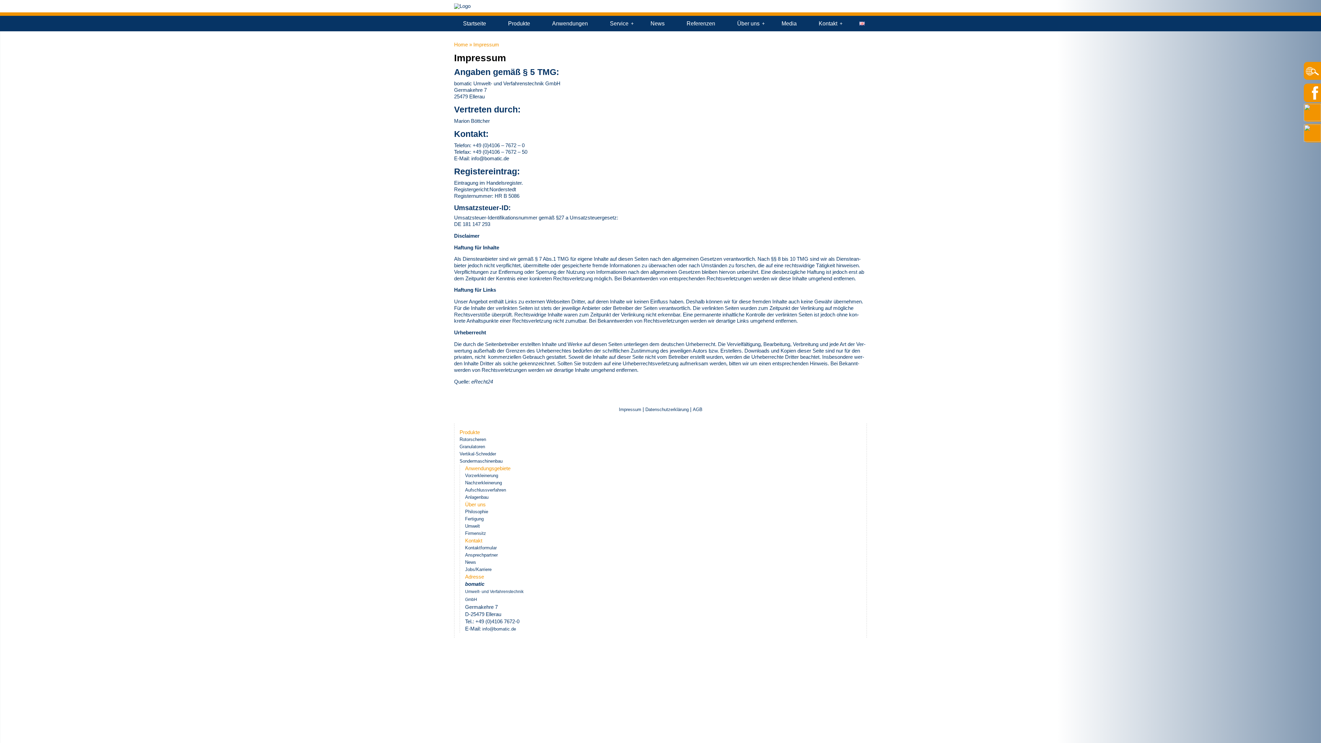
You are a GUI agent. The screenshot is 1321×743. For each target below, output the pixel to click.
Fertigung (474, 518)
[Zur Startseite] (462, 6)
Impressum (631, 409)
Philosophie (476, 511)
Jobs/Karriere (478, 569)
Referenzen (701, 23)
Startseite (474, 23)
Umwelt (472, 526)
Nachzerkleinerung (483, 482)
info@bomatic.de (490, 158)
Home (461, 44)
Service (619, 23)
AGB (697, 409)
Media (789, 23)
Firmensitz (475, 533)
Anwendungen (570, 23)
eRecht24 (482, 382)
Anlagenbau (476, 497)
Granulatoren (472, 446)
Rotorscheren (473, 439)
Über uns (748, 23)
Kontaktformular (481, 547)
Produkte (519, 23)
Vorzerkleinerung (481, 475)
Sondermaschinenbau (481, 461)
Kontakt (828, 23)
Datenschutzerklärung (667, 409)
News (658, 23)
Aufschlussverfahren (485, 490)
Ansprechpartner (481, 555)
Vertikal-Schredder (478, 453)
